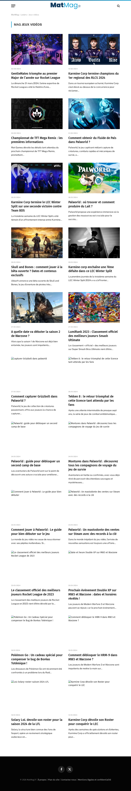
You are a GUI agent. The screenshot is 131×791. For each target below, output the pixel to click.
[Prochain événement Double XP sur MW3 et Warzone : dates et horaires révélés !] (94, 566)
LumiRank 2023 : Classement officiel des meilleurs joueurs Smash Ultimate (93, 336)
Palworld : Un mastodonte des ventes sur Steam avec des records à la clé (93, 532)
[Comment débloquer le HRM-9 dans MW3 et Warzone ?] (94, 630)
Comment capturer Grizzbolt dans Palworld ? (34, 398)
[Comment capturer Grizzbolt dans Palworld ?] (37, 372)
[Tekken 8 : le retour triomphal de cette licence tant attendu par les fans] (94, 372)
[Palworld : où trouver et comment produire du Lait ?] (94, 178)
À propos (42, 780)
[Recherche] (118, 5)
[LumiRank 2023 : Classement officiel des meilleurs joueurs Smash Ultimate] (94, 307)
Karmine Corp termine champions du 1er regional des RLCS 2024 (93, 76)
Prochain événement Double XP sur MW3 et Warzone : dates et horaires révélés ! (92, 594)
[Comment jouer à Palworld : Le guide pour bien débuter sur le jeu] (37, 505)
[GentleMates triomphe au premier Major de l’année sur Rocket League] (37, 49)
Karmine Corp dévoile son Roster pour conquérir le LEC (91, 722)
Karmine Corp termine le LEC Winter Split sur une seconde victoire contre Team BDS (36, 206)
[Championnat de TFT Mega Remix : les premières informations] (37, 113)
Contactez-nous (68, 780)
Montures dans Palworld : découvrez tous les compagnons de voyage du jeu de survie (93, 465)
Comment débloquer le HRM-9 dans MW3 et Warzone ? (92, 657)
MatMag (15, 15)
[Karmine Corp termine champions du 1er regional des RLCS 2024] (94, 49)
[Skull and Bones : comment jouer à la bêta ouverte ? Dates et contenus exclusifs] (37, 242)
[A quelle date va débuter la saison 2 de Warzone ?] (37, 307)
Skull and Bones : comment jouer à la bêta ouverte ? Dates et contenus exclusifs (36, 271)
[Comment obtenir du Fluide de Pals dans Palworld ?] (94, 113)
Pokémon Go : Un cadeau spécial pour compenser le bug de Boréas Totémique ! (37, 659)
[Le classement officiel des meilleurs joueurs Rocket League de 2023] (37, 566)
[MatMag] (65, 6)
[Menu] (13, 5)
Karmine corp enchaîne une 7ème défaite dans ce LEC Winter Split (91, 269)
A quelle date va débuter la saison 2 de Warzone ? (35, 334)
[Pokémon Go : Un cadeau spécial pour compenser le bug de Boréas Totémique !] (37, 630)
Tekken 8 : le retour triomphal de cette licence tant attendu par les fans (91, 401)
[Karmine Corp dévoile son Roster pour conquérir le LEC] (94, 695)
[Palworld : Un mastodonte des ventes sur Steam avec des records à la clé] (94, 505)
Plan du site (53, 780)
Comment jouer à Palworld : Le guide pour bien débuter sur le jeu (36, 532)
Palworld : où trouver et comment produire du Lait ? (91, 204)
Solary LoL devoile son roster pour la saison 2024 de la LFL (36, 722)
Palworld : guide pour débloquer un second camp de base (35, 463)
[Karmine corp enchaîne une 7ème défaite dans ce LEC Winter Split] (94, 242)
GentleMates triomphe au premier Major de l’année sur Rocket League (35, 76)
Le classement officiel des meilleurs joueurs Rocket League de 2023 (35, 592)
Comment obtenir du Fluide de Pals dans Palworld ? (92, 140)
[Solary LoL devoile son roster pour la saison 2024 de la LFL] (37, 695)
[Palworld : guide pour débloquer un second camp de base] (37, 437)
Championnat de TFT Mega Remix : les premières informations (37, 140)
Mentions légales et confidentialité (94, 780)
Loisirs (24, 15)
